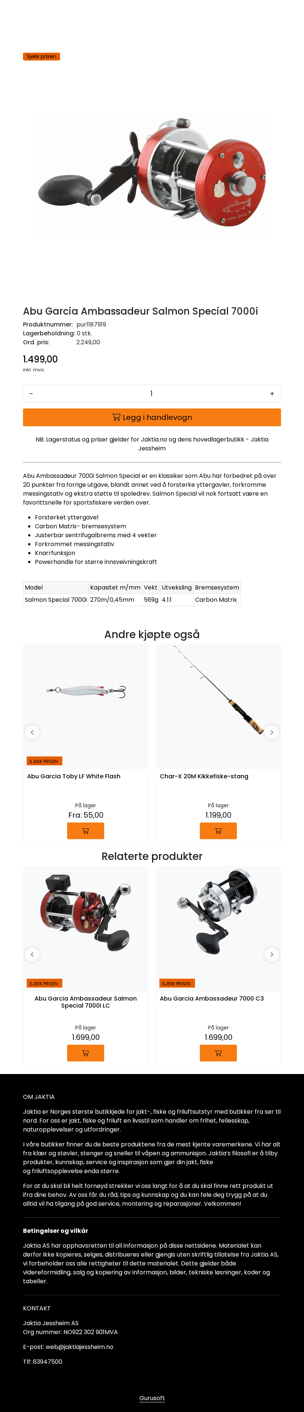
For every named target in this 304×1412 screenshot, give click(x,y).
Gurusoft (152, 1398)
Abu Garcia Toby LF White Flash (73, 777)
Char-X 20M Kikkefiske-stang (204, 777)
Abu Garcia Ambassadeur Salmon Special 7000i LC (85, 1002)
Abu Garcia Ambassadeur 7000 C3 (212, 999)
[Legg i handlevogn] (85, 830)
